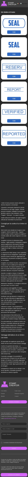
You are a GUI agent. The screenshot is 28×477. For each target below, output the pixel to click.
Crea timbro (4, 390)
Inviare (14, 448)
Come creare (18, 390)
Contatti (16, 396)
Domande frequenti (19, 393)
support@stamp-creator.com (10, 418)
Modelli (3, 396)
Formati (3, 393)
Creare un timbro (14, 402)
